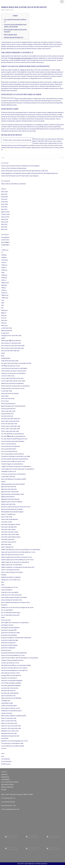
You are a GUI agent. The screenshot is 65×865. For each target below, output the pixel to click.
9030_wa (3, 315)
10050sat (4, 257)
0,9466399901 (5, 245)
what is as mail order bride (9, 723)
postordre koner (6, 650)
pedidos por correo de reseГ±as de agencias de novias (17, 607)
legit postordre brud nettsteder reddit (12, 494)
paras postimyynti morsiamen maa (11, 600)
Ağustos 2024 (5, 212)
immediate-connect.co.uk (8, 471)
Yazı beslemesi (5, 759)
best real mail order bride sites (10, 351)
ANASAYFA (4, 774)
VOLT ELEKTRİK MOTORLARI (9, 782)
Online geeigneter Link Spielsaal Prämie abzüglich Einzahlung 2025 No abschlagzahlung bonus (29, 173)
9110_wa (3, 318)
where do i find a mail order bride (11, 728)
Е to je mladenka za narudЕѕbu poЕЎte (12, 746)
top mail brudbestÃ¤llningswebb (11, 685)
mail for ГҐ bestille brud (8, 514)
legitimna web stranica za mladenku (11, 502)
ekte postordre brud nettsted (10, 393)
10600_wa (4, 285)
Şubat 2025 (4, 197)
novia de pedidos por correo (9, 587)
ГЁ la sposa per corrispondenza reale (12, 743)
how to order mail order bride (10, 431)
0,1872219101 (5, 240)
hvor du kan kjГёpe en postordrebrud (12, 454)
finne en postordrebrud (8, 403)
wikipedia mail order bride (9, 733)
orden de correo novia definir (9, 592)
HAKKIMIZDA (5, 777)
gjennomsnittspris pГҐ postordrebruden (13, 406)
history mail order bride (8, 411)
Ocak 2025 (4, 199)
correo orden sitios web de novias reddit (13, 381)
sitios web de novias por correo (10, 673)
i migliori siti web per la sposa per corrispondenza (16, 466)
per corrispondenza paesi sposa (10, 612)
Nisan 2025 (4, 192)
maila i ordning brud (7, 547)
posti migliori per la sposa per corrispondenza (15, 622)
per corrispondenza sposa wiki (10, 615)
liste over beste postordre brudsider (12, 509)
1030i (2, 272)
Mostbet (3, 575)
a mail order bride (6, 328)
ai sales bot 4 (5, 333)
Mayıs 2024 (4, 219)
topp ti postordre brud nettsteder (11, 698)
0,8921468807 (5, 242)
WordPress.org (5, 764)
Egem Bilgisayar (29, 863)
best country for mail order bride (11, 343)
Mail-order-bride (6, 544)
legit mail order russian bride (9, 492)
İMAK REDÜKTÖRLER (7, 784)
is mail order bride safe (8, 476)
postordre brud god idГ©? (9, 630)
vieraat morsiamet (6, 713)
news (2, 585)
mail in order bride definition (9, 519)
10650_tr (3, 288)
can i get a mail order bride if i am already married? (16, 363)
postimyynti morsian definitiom (10, 627)
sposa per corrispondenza (9, 678)
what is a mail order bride (8, 718)
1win (2, 300)
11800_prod (4, 298)
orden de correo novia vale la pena (11, 595)
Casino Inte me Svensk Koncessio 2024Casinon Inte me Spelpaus (20, 166)
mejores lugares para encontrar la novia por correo (16, 557)
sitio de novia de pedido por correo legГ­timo (14, 670)
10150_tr (3, 262)
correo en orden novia (7, 376)
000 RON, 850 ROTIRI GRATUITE (13, 37)
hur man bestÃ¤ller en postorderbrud (12, 434)
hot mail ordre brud (7, 416)
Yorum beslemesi (6, 761)
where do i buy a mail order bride (11, 726)
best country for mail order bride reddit (12, 345)
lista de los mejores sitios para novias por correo (15, 507)
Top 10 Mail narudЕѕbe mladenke (11, 683)
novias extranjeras (6, 590)
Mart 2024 (4, 224)
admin (3, 10)
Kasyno (3, 481)
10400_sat (4, 275)
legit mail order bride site (8, 486)
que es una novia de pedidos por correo (13, 655)
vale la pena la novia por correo (10, 708)
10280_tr (3, 267)
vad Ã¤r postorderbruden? (9, 705)
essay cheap (4, 396)
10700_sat (4, 293)
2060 (2, 303)
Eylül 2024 (4, 209)
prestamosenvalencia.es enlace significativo (14, 653)
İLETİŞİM (3, 790)
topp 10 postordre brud (8, 695)
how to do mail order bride (9, 423)
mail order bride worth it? (8, 542)
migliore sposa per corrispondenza (11, 565)
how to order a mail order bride (10, 429)
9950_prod (4, 325)
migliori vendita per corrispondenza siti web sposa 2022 (17, 567)
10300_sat (4, 270)
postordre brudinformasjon (9, 645)
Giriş (2, 756)
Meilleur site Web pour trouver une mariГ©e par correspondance (20, 549)
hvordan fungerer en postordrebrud (12, 464)
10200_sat (4, 265)
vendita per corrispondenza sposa (11, 711)
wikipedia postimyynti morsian (10, 736)
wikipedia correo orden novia (9, 731)
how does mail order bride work (10, 418)
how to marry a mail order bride (10, 426)
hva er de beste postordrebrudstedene (12, 441)
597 (2, 308)
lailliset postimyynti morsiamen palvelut (13, 484)
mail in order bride (6, 517)
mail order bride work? (8, 539)
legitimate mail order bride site (10, 499)
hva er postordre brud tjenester (10, 446)
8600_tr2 (3, 313)
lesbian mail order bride (8, 504)
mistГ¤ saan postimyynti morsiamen (12, 572)
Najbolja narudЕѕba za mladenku (11, 577)
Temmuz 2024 (5, 214)
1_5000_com (4, 250)
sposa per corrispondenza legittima (11, 680)
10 (2, 252)
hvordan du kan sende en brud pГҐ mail (13, 461)
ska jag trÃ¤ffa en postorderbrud (11, 675)
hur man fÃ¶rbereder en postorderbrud (13, 436)
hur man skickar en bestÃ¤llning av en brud (14, 439)
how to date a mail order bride (10, 421)
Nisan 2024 (4, 222)
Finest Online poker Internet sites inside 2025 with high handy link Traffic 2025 (24, 171)
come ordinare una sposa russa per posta (13, 371)
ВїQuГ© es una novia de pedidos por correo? (14, 741)
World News (4, 738)
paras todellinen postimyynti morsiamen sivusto (15, 602)
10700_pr (4, 290)
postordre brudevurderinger (9, 640)
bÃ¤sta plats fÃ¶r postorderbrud (11, 340)
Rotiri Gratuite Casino (10, 34)
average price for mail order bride (11, 335)
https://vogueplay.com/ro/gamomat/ (21, 58)
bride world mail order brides (9, 361)
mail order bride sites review (9, 532)
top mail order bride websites (10, 693)
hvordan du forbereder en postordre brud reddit (15, 456)
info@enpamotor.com (12, 809)
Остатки (3, 748)
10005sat (4, 255)
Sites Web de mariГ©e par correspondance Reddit (16, 665)
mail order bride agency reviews (10, 524)
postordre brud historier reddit (10, 632)
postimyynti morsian (7, 625)
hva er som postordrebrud (9, 451)
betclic (3, 353)
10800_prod (4, 295)
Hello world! (4, 184)
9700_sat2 (4, 320)
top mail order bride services (9, 688)
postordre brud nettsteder (9, 635)
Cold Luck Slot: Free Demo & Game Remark (13, 168)
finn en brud (4, 401)
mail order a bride (6, 522)
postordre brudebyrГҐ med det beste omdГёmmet (16, 638)
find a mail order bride (7, 398)
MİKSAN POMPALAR (7, 787)
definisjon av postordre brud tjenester (12, 383)
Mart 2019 (4, 229)
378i (2, 305)
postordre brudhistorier (8, 643)
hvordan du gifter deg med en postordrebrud (14, 459)
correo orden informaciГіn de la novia (12, 378)
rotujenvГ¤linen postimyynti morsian (12, 660)
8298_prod (4, 310)
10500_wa (4, 278)
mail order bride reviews (8, 529)
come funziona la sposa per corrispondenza (14, 368)
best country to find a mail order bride (12, 348)
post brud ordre (6, 620)
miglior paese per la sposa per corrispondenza (15, 562)
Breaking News (5, 358)
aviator (3, 338)
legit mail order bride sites (9, 489)
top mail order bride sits (8, 690)
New (2, 582)
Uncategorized (5, 700)
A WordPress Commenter (18, 184)
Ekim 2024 (4, 207)
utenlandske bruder (7, 703)
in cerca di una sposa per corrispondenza (13, 474)
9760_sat (3, 323)
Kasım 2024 (4, 204)
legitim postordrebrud (7, 496)
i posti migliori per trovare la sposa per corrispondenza (17, 469)
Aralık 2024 (4, 202)
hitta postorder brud (7, 413)
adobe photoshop (6, 330)
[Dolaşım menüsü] (62, 1)
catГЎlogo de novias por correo (10, 366)
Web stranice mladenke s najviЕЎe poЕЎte (13, 716)
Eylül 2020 (4, 227)
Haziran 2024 (5, 217)
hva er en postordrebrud (8, 444)
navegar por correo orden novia (10, 580)
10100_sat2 (4, 260)
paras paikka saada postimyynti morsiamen (14, 597)
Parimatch (4, 605)
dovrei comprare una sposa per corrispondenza (15, 386)
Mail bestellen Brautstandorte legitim (12, 512)
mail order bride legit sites (9, 527)
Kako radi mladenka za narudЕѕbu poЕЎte (13, 479)
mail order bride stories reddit (10, 534)
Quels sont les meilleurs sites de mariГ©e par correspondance (19, 658)
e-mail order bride (6, 391)
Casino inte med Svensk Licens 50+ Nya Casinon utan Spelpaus (20, 176)
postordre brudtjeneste (8, 648)
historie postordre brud (8, 408)
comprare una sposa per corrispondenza (13, 373)
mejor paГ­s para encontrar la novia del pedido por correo (18, 552)
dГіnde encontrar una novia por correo (12, 388)
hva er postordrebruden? (8, 449)
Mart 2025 (4, 194)
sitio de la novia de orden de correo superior (14, 668)
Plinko (3, 617)
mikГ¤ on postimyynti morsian (10, 570)
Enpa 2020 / (20, 863)
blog (2, 356)
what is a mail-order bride (8, 721)
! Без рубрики (5, 237)
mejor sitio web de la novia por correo (12, 554)
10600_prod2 (5, 283)
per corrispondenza (7, 610)
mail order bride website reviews (10, 537)
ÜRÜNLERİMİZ (5, 779)
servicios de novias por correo (10, 663)
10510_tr (3, 280)
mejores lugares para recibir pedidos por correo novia (17, 559)
